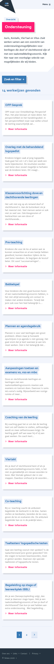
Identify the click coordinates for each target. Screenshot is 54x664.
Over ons (6, 653)
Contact (24, 653)
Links (15, 653)
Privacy (35, 653)
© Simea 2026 (8, 658)
